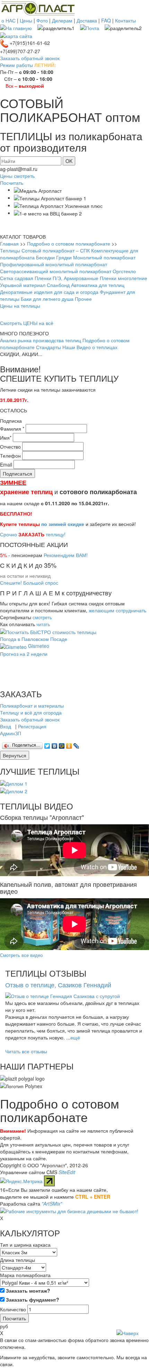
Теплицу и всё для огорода (31, 712)
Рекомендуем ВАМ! (66, 555)
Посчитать (11, 182)
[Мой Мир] (61, 744)
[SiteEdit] (83, 744)
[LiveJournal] (76, 744)
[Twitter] (47, 744)
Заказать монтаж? (27, 1290)
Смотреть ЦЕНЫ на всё (26, 322)
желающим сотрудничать (117, 610)
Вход (5, 726)
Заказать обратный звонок (30, 58)
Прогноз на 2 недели (23, 653)
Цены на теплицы (20, 305)
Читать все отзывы (26, 1051)
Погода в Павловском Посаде (33, 638)
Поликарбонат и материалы (32, 705)
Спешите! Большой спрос (29, 582)
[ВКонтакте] (54, 744)
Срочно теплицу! (32, 534)
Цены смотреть (17, 175)
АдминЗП (10, 733)
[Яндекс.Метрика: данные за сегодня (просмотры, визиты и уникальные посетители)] (21, 1181)
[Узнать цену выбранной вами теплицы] (48, 631)
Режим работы (16, 64)
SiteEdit (67, 1172)
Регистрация (32, 726)
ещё (75, 1037)
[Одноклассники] (69, 744)
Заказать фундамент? (32, 1299)
